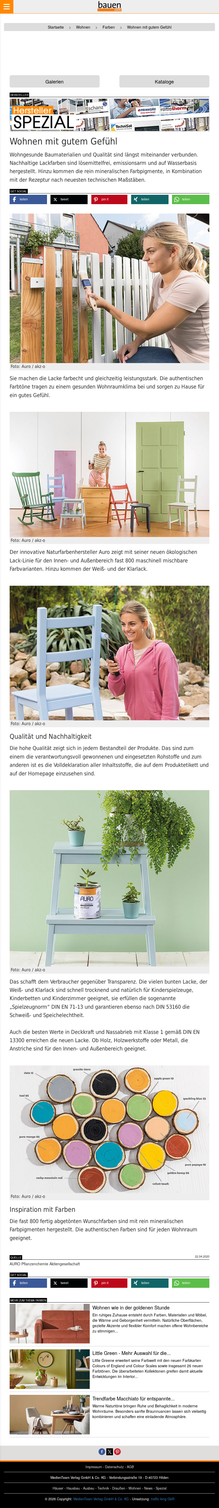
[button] (28, 199)
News (148, 1488)
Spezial (161, 1488)
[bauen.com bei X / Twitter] (109, 1451)
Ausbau (88, 1488)
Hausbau (73, 1488)
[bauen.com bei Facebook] (102, 1451)
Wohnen (134, 1488)
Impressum (93, 1466)
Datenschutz (114, 1466)
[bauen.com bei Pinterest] (117, 1451)
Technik (103, 1488)
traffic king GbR (162, 1498)
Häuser (58, 1488)
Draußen (118, 1488)
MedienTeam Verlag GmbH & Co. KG (101, 1498)
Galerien (54, 81)
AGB (130, 1466)
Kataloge (164, 81)
